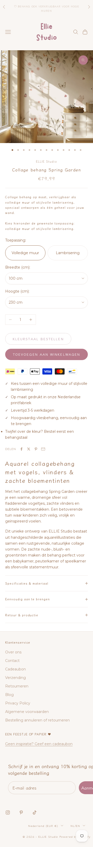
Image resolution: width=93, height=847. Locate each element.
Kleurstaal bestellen (38, 338)
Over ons (13, 652)
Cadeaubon (15, 669)
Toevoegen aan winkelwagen (46, 354)
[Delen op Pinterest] (36, 449)
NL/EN (75, 826)
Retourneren (16, 686)
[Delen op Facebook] (21, 449)
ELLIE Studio (46, 161)
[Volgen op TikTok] (34, 812)
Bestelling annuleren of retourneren (37, 720)
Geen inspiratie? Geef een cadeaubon (39, 744)
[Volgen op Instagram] (7, 812)
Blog (9, 694)
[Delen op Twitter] (29, 449)
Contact (12, 660)
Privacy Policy (17, 703)
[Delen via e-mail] (43, 449)
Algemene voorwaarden (27, 711)
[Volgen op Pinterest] (21, 812)
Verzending (15, 677)
